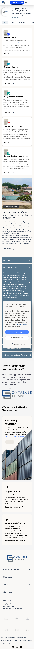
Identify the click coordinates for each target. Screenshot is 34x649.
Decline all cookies (17, 338)
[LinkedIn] (21, 647)
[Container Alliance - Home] (17, 558)
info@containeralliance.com (13, 609)
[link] (17, 42)
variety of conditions (19, 43)
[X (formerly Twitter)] (17, 647)
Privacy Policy (5, 640)
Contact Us (7, 604)
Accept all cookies (17, 332)
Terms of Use (13, 640)
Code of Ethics (22, 640)
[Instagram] (13, 647)
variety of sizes (22, 293)
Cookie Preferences (21, 344)
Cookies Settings (5, 643)
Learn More (15, 17)
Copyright (30, 640)
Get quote (10, 442)
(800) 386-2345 (7, 389)
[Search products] (26, 3)
